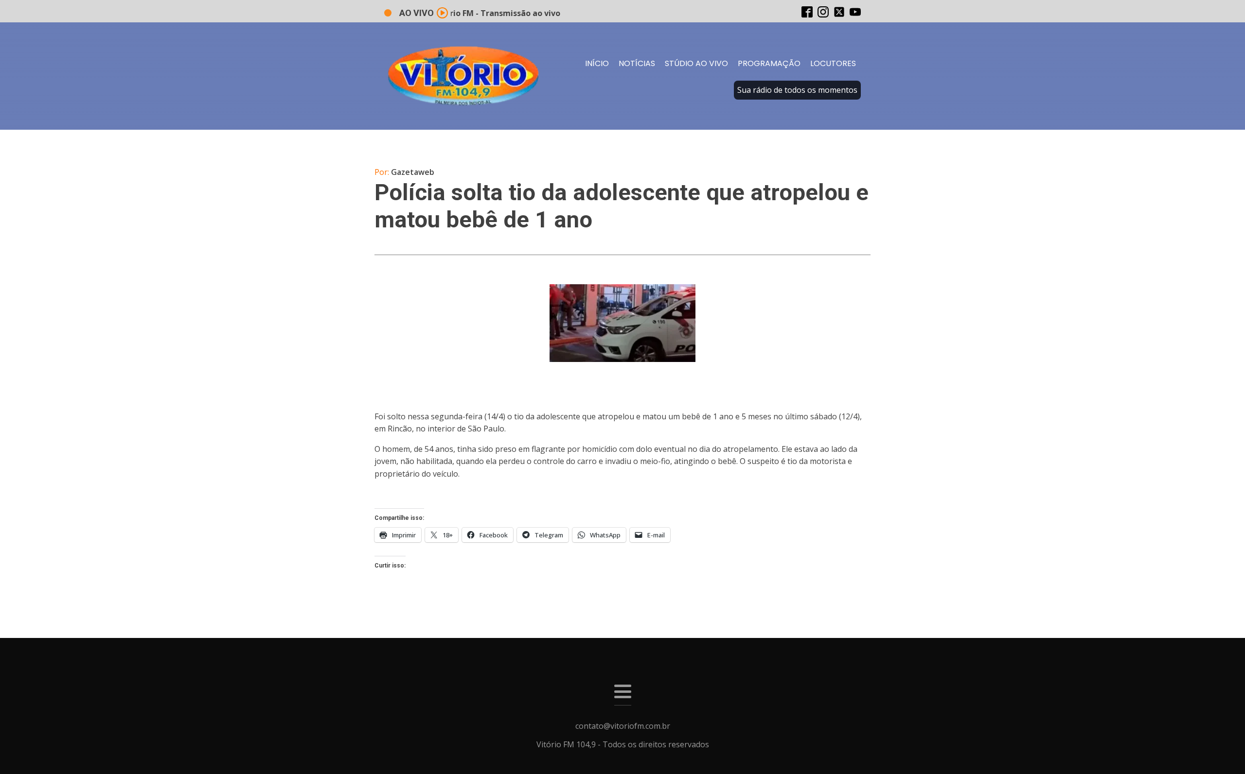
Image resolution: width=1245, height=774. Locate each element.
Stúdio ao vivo (696, 63)
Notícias (637, 63)
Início (597, 63)
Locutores (833, 63)
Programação (769, 63)
